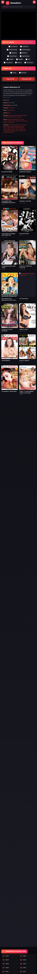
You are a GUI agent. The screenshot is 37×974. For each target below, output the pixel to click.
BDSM (9, 119)
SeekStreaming (13, 49)
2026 (7, 956)
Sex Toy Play (10, 122)
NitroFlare (23, 72)
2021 (24, 963)
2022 (7, 963)
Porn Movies (11, 107)
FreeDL (14, 72)
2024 (7, 959)
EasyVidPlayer (13, 56)
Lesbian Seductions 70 (8, 132)
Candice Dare (17, 115)
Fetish (18, 119)
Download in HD (26, 79)
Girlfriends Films (11, 110)
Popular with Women (10, 130)
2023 (24, 959)
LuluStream (25, 46)
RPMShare (14, 53)
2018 (7, 971)
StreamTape (9, 62)
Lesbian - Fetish (7, 121)
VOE (29, 59)
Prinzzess (11, 117)
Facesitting (13, 119)
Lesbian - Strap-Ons (16, 121)
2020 (9, 112)
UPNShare (24, 53)
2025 (24, 956)
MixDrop (19, 62)
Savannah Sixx (18, 117)
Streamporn (6, 6)
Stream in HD (10, 79)
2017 (24, 971)
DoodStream (14, 46)
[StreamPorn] (14, 3)
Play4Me (11, 59)
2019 (24, 967)
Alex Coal (11, 115)
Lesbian (22, 119)
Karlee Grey (6, 117)
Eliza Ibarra (23, 115)
